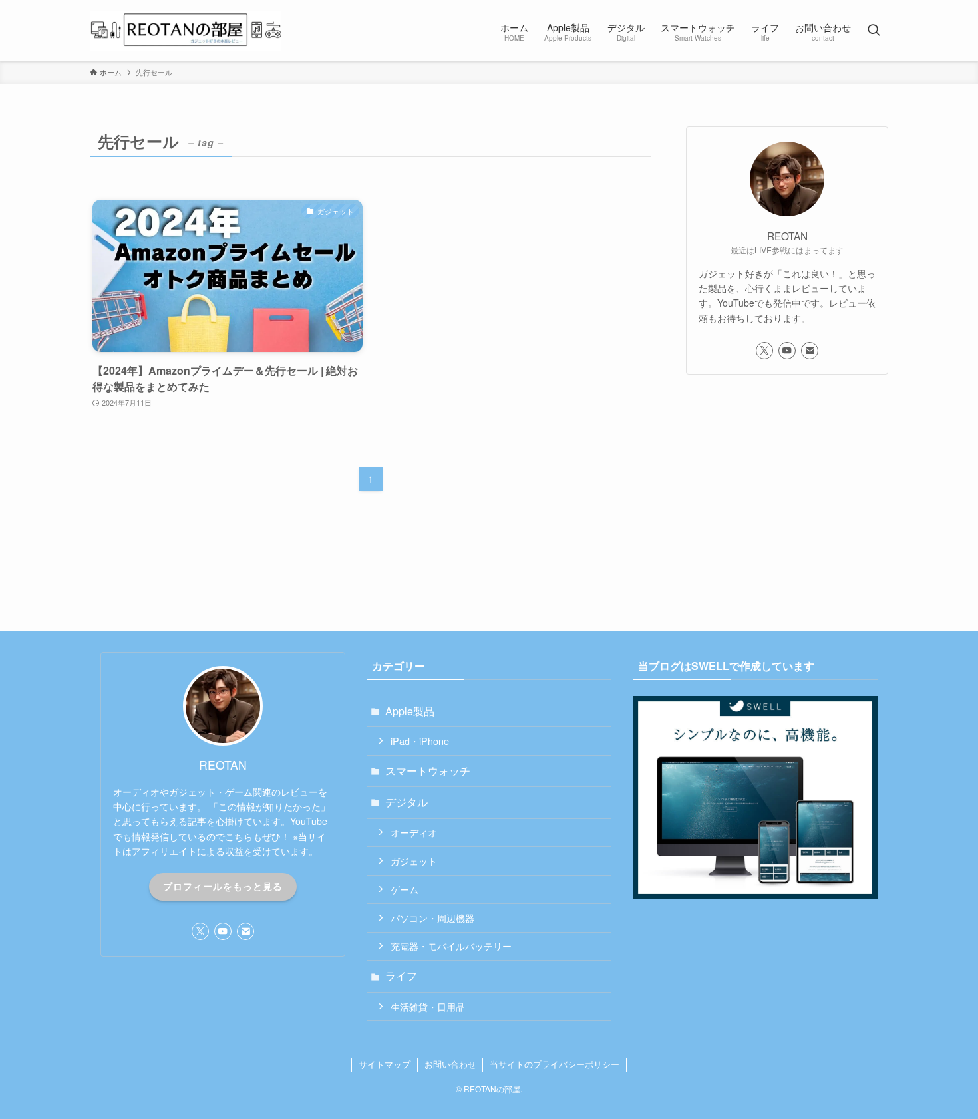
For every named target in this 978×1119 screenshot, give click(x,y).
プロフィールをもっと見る (223, 886)
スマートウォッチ (427, 770)
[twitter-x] (764, 350)
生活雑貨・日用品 (428, 1006)
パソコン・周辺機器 (432, 918)
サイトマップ (384, 1064)
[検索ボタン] (873, 30)
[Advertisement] (787, 482)
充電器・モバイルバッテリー (451, 946)
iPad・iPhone (420, 741)
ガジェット (414, 861)
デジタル (406, 802)
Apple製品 (409, 711)
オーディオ (414, 832)
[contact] (809, 350)
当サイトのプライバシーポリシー (554, 1064)
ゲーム (404, 889)
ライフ (401, 975)
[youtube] (787, 350)
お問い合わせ (450, 1064)
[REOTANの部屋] (185, 31)
